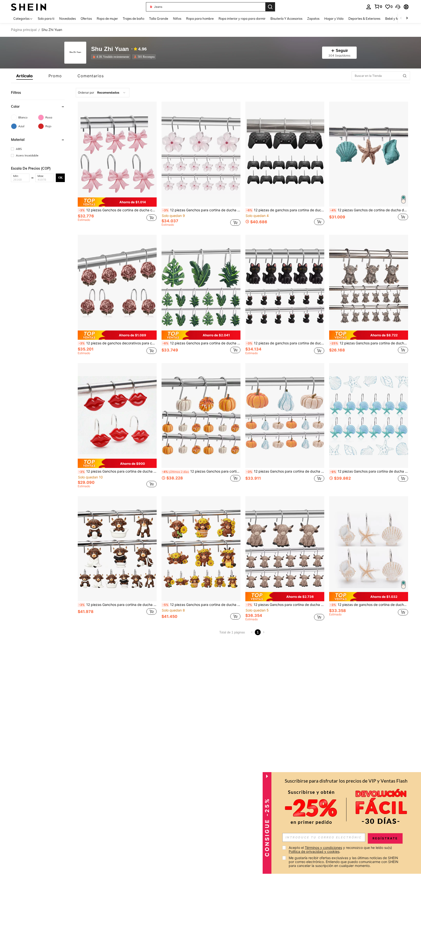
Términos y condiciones (323, 847)
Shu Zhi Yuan (110, 49)
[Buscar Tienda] (404, 76)
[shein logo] (28, 7)
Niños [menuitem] (177, 18)
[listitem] (111, 56)
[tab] (24, 76)
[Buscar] (270, 6)
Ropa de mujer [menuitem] (107, 18)
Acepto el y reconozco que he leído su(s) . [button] (341, 849)
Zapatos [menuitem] (313, 18)
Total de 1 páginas (232, 632)
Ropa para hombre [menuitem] (200, 18)
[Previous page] (252, 632)
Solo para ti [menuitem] (46, 18)
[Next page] (264, 632)
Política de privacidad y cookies (314, 851)
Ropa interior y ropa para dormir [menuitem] (242, 18)
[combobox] (102, 92)
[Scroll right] (407, 18)
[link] (378, 7)
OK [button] (60, 177)
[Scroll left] (401, 18)
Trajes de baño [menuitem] (133, 18)
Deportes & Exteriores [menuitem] (364, 18)
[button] (398, 7)
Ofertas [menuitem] (86, 18)
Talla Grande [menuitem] (158, 18)
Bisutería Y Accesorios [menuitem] (286, 18)
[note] (117, 202)
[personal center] (369, 7)
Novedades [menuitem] (67, 18)
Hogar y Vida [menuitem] (334, 18)
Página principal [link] (24, 30)
